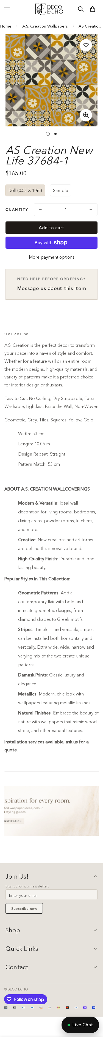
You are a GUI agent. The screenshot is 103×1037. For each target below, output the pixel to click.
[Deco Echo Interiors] (49, 9)
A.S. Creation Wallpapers (45, 26)
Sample (60, 190)
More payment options (51, 257)
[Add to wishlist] (86, 45)
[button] (92, 9)
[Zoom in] (86, 115)
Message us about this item (51, 284)
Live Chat (83, 1024)
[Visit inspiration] (51, 811)
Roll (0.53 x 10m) (25, 190)
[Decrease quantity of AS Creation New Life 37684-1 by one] (40, 210)
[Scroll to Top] (93, 1007)
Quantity (16, 209)
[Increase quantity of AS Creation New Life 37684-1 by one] (91, 210)
